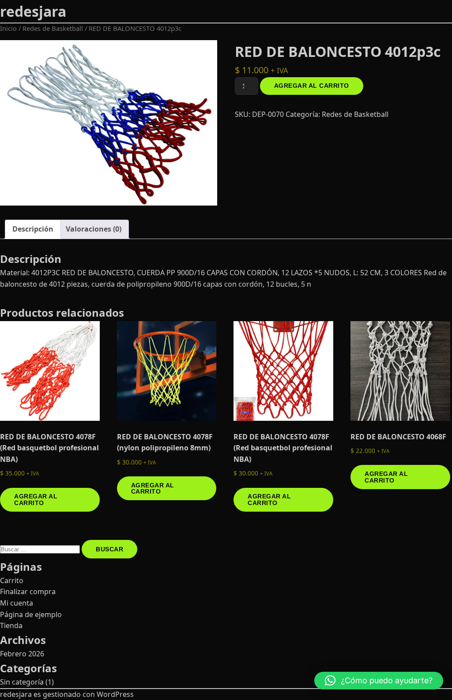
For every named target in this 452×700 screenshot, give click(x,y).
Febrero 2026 (22, 654)
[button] (378, 680)
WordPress (115, 694)
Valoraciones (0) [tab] (93, 229)
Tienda (11, 625)
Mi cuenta (16, 603)
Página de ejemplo (31, 614)
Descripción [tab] (32, 229)
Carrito (11, 580)
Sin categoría (22, 682)
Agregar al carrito (311, 85)
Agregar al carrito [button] (35, 499)
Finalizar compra (28, 591)
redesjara (33, 11)
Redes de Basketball (53, 28)
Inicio (8, 28)
